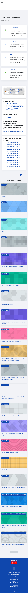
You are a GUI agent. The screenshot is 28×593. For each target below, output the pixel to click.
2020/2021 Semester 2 (13, 162)
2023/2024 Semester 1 (13, 151)
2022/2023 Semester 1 (13, 156)
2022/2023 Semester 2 (13, 153)
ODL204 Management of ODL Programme (11, 285)
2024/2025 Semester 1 (13, 147)
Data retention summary (14, 574)
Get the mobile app (14, 577)
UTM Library (9, 117)
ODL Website (14, 27)
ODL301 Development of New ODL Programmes (13, 416)
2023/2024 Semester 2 (13, 149)
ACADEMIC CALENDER (12, 103)
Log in (26, 2)
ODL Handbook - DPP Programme (10, 452)
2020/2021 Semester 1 (13, 164)
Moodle (17, 591)
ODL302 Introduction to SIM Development (11, 341)
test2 (3, 249)
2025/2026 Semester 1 (13, 142)
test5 (3, 231)
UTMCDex (13, 69)
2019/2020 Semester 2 (13, 167)
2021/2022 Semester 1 (13, 160)
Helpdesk (13, 42)
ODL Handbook (14, 55)
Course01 (4, 196)
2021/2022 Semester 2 (13, 158)
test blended (5, 214)
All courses (14, 552)
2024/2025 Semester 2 (13, 145)
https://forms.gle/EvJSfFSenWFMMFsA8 (13, 131)
